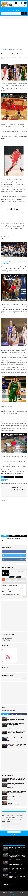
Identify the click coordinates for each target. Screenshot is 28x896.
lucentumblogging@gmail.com (9, 710)
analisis (16, 813)
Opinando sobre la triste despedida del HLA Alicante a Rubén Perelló (17, 876)
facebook (22, 535)
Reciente (5, 714)
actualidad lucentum (9, 49)
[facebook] (12, 834)
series (4, 821)
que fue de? (20, 815)
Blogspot (13, 894)
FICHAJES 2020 (18, 49)
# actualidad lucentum (9, 477)
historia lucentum (7, 813)
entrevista (18, 819)
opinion (13, 815)
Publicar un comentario (7, 540)
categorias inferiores (8, 817)
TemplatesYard (14, 892)
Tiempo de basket (6, 640)
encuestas (19, 817)
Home (2, 49)
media (21, 813)
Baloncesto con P (6, 639)
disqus (13, 535)
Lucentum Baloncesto (7, 638)
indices (9, 821)
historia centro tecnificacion (10, 823)
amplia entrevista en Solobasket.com (10, 458)
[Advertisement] (14, 34)
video (3, 815)
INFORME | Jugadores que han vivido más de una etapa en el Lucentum (17, 849)
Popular (14, 714)
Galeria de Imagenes (7, 819)
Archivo (23, 714)
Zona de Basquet (5, 637)
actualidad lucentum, (17, 57)
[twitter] (14, 834)
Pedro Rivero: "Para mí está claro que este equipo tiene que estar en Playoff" (16, 739)
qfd (8, 815)
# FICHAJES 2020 (18, 477)
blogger (5, 535)
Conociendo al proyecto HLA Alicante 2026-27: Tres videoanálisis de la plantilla (16, 732)
